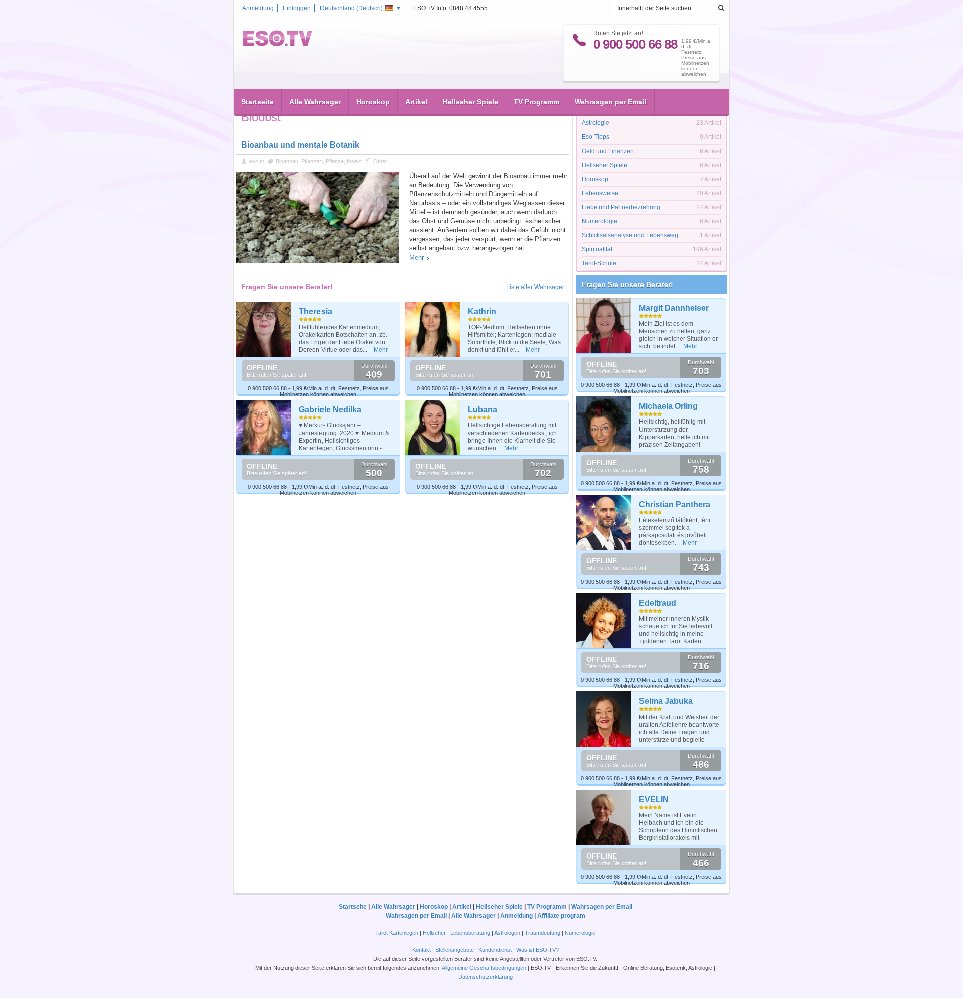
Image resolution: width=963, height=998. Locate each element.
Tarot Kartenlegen (396, 933)
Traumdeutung (542, 933)
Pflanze (335, 161)
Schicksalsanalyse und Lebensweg (630, 235)
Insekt (354, 161)
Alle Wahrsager (315, 102)
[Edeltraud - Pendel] (604, 620)
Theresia (315, 311)
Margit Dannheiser (674, 308)
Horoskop (373, 102)
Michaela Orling (668, 406)
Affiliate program (561, 915)
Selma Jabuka (666, 701)
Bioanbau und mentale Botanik (300, 144)
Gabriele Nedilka (330, 409)
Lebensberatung (470, 933)
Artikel (416, 102)
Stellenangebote (455, 950)
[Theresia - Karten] (264, 329)
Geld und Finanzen (608, 151)
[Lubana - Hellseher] (433, 427)
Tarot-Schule (599, 263)
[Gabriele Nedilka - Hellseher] (264, 427)
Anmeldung (258, 8)
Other (380, 161)
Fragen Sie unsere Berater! (627, 284)
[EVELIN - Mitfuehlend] (604, 817)
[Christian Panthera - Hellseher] (604, 522)
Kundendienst (495, 950)
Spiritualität (597, 249)
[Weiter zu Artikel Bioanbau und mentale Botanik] (317, 260)
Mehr (416, 257)
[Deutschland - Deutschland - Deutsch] (277, 44)
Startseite (257, 102)
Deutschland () (351, 8)
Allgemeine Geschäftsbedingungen (484, 968)
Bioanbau (287, 161)
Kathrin (482, 311)
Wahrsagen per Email (611, 102)
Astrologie (595, 122)
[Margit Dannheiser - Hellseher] (604, 325)
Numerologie (599, 221)
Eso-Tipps (595, 136)
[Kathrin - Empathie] (433, 329)
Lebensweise (600, 193)
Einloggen (297, 8)
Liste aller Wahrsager (535, 287)
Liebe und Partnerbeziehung (621, 207)
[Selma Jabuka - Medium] (604, 719)
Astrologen (507, 933)
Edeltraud (657, 603)
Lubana (482, 409)
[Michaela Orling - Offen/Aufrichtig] (604, 424)
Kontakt (421, 950)
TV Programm (536, 102)
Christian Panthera (674, 504)
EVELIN (654, 799)
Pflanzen (312, 161)
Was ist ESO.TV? (537, 950)
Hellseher (434, 933)
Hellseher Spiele (470, 102)
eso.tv (256, 161)
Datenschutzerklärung (485, 977)
